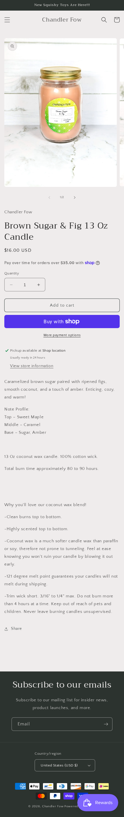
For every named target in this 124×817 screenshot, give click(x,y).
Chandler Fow (52, 806)
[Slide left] (49, 197)
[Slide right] (74, 197)
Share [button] (16, 628)
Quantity (11, 273)
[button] (7, 19)
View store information (31, 366)
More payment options (62, 335)
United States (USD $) (59, 765)
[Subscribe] (105, 724)
